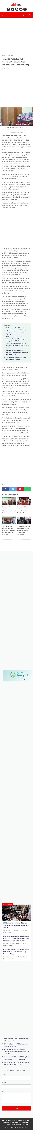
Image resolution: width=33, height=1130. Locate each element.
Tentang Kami (6, 1120)
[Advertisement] (16, 36)
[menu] (3, 15)
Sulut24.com (13, 1127)
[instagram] (16, 9)
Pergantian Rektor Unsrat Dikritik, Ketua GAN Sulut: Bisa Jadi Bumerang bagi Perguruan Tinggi (16, 952)
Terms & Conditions (15, 1122)
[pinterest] (20, 489)
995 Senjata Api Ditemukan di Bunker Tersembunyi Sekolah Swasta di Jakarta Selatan (16, 925)
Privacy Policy (25, 1122)
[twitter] (12, 9)
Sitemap (25, 1124)
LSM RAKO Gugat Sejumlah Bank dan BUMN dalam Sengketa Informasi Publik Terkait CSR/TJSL (8, 530)
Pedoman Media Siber (23, 1120)
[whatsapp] (25, 9)
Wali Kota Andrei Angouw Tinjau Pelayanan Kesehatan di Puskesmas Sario (9, 510)
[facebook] (8, 9)
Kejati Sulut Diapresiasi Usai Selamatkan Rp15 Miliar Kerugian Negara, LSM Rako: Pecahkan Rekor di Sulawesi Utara (16, 938)
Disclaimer (5, 1122)
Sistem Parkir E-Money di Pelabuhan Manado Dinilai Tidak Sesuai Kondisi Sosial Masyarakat (23, 530)
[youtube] (21, 9)
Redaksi (13, 1120)
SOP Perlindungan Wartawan (13, 1124)
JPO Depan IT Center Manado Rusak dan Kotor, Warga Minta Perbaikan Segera (23, 510)
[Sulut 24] (16, 4)
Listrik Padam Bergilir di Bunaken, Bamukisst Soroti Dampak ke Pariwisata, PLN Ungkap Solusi (17, 352)
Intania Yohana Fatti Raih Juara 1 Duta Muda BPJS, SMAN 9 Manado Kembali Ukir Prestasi (17, 345)
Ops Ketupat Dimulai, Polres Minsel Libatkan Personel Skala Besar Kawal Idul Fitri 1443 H (16, 1052)
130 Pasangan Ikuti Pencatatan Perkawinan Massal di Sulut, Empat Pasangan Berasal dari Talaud (15, 339)
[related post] (9, 501)
